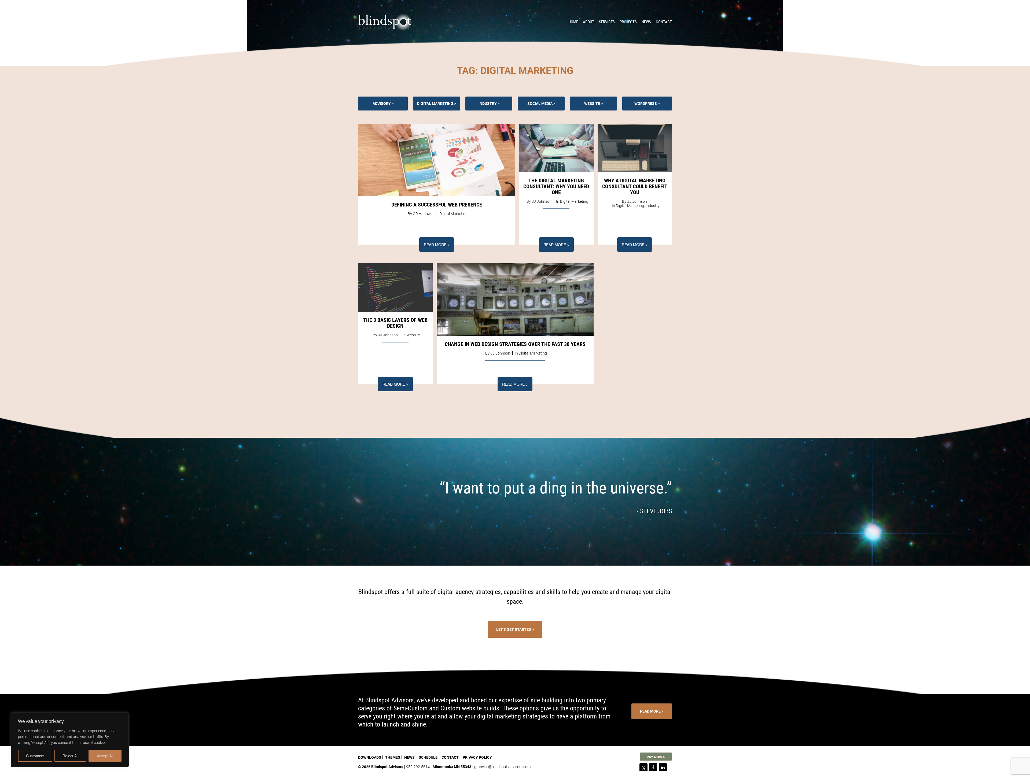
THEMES (392, 757)
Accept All (105, 755)
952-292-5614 (418, 767)
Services (607, 22)
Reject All (70, 755)
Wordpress (645, 103)
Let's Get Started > (515, 629)
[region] (70, 740)
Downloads (369, 757)
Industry (488, 103)
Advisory (382, 103)
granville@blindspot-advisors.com (502, 767)
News (646, 22)
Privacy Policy (477, 757)
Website (592, 103)
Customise (35, 755)
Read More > (437, 244)
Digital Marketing (435, 103)
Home (573, 22)
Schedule (428, 757)
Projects (628, 22)
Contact (664, 22)
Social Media (540, 103)
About (588, 22)
